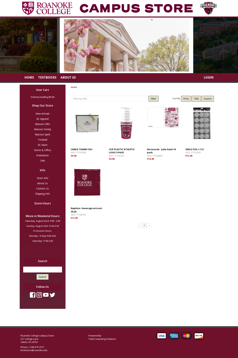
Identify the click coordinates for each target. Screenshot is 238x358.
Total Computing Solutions (102, 338)
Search (42, 276)
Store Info (42, 178)
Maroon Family (42, 129)
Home (29, 77)
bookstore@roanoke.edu (34, 350)
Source (208, 98)
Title (196, 98)
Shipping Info (42, 193)
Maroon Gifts (42, 124)
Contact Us (42, 188)
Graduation (42, 155)
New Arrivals (43, 113)
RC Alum (42, 145)
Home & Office (42, 150)
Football (42, 139)
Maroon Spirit (42, 134)
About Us (68, 77)
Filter (153, 98)
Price (186, 98)
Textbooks (47, 77)
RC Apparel (42, 118)
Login (209, 77)
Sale (42, 160)
